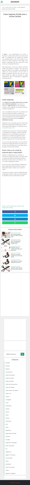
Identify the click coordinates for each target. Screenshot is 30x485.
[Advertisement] (15, 35)
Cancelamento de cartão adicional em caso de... (16, 261)
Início (3, 7)
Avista (4, 206)
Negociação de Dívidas (11, 7)
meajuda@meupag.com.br (8, 127)
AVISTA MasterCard (11, 206)
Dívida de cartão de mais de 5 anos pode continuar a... (16, 269)
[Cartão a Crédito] (15, 1)
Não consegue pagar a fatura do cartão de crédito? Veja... (16, 242)
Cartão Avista (21, 206)
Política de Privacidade (15, 482)
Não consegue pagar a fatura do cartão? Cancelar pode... (17, 235)
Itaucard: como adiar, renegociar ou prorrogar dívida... (16, 256)
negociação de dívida (8, 207)
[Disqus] (15, 294)
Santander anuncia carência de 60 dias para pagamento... (16, 249)
